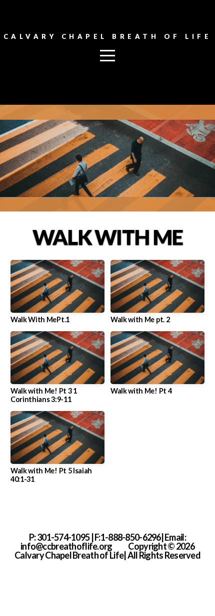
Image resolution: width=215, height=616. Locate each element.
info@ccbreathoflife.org (66, 546)
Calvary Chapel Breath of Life (108, 36)
